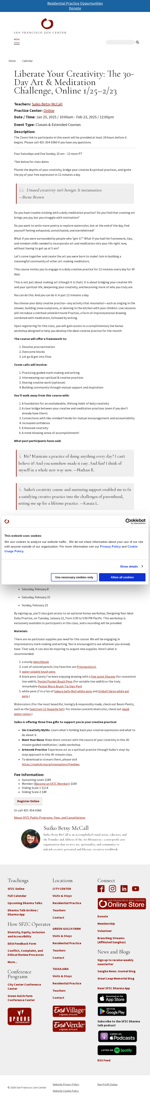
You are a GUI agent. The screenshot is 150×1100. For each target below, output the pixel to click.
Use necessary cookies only (74, 577)
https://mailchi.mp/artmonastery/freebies (50, 764)
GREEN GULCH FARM (67, 929)
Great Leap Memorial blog (115, 978)
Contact (58, 917)
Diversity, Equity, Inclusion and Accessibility (26, 934)
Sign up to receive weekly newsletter (115, 962)
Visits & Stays (62, 896)
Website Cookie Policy (66, 1091)
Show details (129, 566)
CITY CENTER (62, 889)
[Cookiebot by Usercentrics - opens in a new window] (128, 521)
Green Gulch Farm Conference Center (21, 998)
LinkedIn (124, 889)
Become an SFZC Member (52, 784)
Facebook (101, 889)
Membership (106, 923)
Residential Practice (67, 903)
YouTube (135, 889)
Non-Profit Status (107, 1084)
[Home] (40, 26)
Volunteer (104, 931)
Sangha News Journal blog (116, 971)
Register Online (28, 801)
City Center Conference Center (24, 986)
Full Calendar (17, 896)
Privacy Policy (110, 546)
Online (49, 110)
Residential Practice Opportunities (75, 3)
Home (12, 61)
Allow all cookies (122, 577)
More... (12, 962)
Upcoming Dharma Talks (25, 903)
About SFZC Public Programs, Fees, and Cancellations (49, 817)
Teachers (59, 910)
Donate (75, 8)
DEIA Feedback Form (22, 943)
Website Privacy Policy (66, 1084)
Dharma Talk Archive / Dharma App (23, 912)
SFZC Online (16, 889)
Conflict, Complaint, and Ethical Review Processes (26, 953)
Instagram (112, 889)
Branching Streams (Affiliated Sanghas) (111, 940)
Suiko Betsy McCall (47, 103)
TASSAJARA (61, 969)
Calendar (27, 61)
